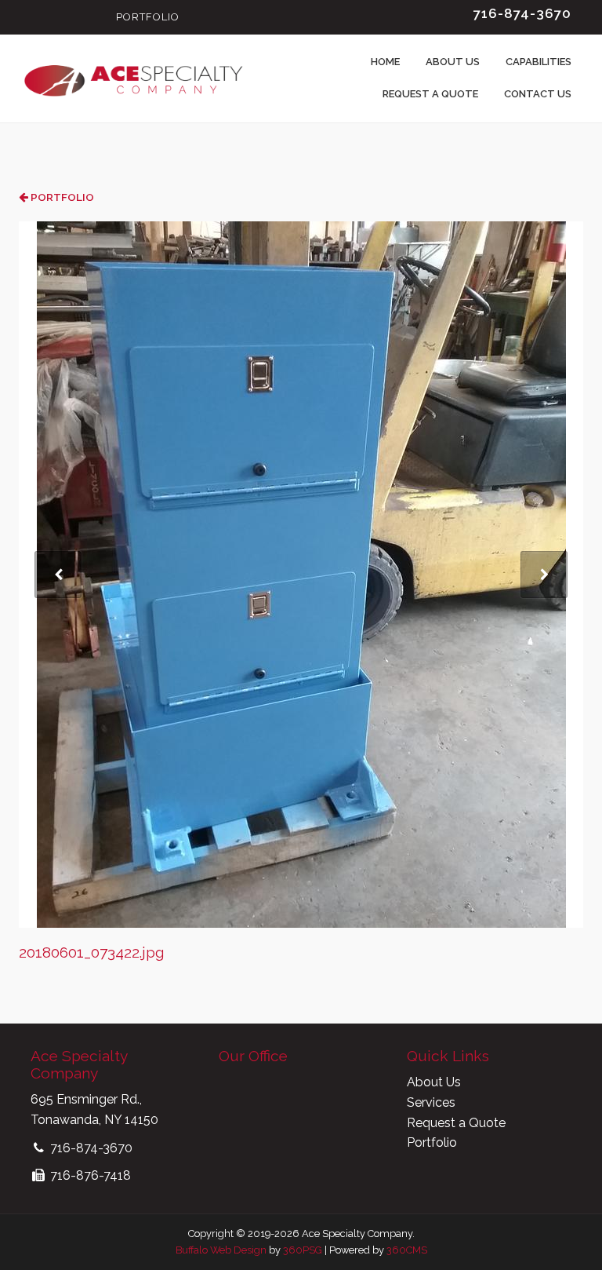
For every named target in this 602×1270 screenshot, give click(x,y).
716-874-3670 (522, 13)
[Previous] (58, 574)
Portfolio (148, 17)
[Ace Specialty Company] (132, 78)
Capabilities (538, 62)
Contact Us (537, 94)
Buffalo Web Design (221, 1250)
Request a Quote (430, 94)
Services (431, 1102)
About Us (453, 62)
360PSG (302, 1250)
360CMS (406, 1250)
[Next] (544, 574)
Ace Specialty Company (79, 1064)
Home (385, 62)
